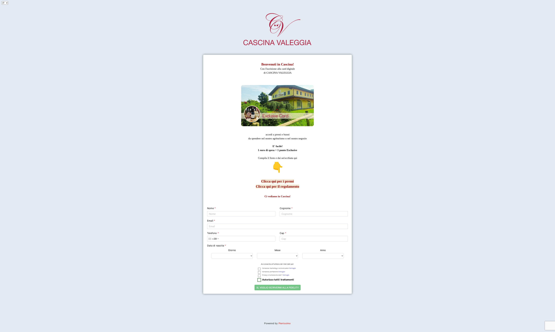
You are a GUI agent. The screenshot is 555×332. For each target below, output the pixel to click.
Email (211, 220)
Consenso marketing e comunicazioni (279, 268)
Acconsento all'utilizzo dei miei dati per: (277, 264)
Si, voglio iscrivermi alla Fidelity (277, 287)
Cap (283, 233)
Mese (278, 250)
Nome (211, 208)
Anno (323, 250)
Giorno (232, 250)
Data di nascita (216, 245)
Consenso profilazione (273, 271)
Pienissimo (285, 323)
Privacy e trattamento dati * (275, 275)
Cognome (286, 208)
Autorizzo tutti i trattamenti (278, 279)
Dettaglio (292, 268)
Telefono (213, 233)
